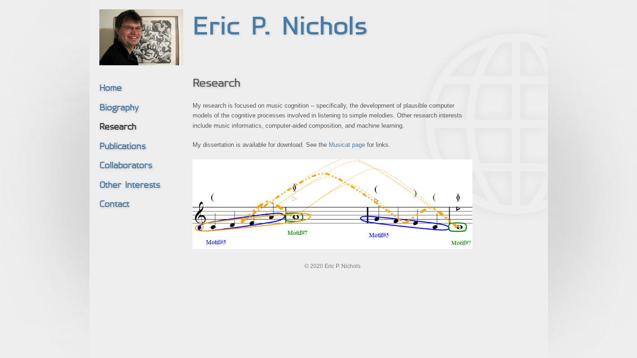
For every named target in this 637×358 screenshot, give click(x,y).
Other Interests (129, 185)
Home (110, 88)
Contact (114, 204)
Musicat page (347, 144)
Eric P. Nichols (280, 28)
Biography (118, 108)
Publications (122, 147)
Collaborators (125, 166)
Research (117, 127)
